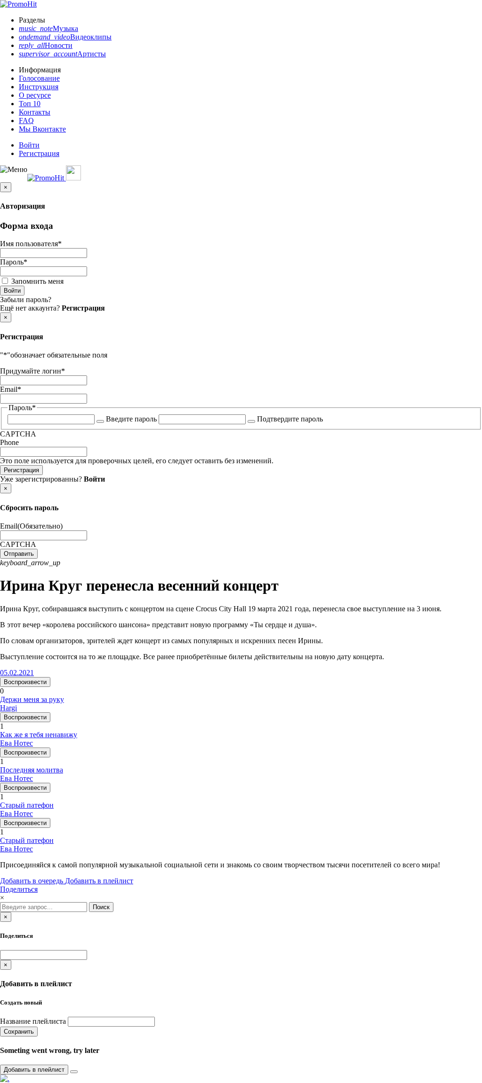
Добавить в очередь (32, 881)
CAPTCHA (18, 434)
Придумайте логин (32, 371)
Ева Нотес (16, 743)
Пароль (13, 262)
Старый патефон (27, 805)
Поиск (101, 907)
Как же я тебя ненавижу (38, 735)
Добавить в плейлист (99, 881)
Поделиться (19, 889)
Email (10, 389)
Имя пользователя (31, 244)
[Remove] (74, 1071)
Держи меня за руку (32, 699)
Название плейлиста (33, 1021)
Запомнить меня (37, 281)
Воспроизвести (25, 682)
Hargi (8, 708)
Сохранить (19, 1031)
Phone (9, 442)
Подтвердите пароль (290, 419)
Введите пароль (131, 419)
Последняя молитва (31, 770)
